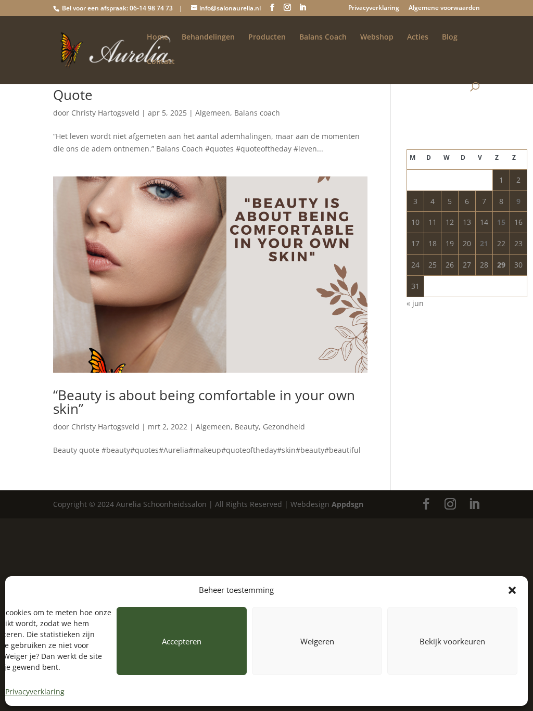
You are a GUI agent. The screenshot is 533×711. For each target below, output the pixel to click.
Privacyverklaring (35, 691)
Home (157, 37)
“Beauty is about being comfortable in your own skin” (204, 402)
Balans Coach (323, 37)
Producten (267, 37)
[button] (512, 590)
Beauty (247, 426)
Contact (161, 62)
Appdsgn (347, 504)
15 (501, 222)
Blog (450, 37)
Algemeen (212, 113)
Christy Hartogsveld (105, 113)
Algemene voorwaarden (444, 8)
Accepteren (181, 641)
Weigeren (317, 641)
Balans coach (257, 113)
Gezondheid (284, 426)
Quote (73, 94)
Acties (417, 37)
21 (484, 243)
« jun (415, 303)
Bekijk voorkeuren (452, 641)
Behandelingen (208, 37)
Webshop (377, 37)
